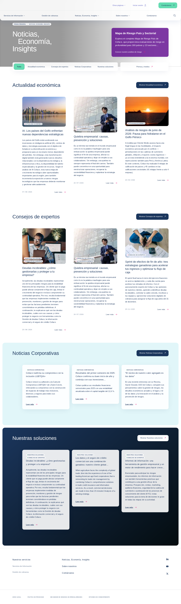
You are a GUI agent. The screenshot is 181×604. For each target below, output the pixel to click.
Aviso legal (16, 597)
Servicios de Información (22, 566)
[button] (14, 15)
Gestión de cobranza (20, 572)
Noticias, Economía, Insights (76, 560)
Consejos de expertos (59, 67)
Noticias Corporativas (83, 67)
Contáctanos (68, 573)
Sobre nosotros (69, 566)
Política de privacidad (36, 597)
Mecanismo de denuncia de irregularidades (66, 597)
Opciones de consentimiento (99, 597)
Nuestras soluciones (105, 67)
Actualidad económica (36, 67)
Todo (19, 67)
